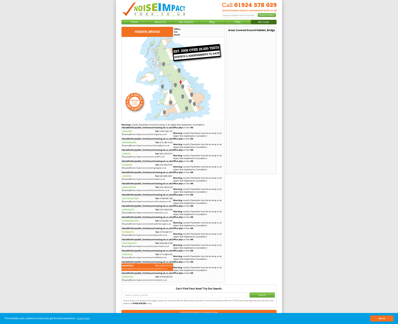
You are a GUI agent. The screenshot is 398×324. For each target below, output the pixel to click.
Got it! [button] (382, 318)
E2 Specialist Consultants (201, 312)
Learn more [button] (83, 318)
